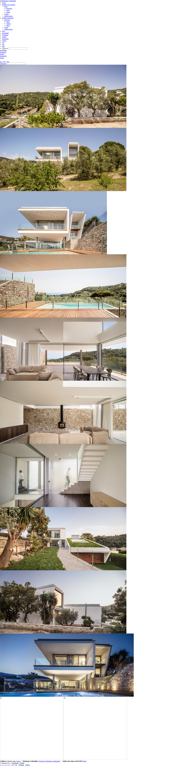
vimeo (4, 41)
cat (3, 43)
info (3, 31)
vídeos (6, 14)
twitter (4, 37)
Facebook (15, 763)
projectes (7, 20)
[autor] (18, 761)
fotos (5, 6)
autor (8, 10)
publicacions (8, 16)
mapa (8, 12)
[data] (84, 761)
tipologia (9, 8)
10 (16, 765)
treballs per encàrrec (8, 5)
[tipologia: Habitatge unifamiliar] (49, 761)
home (4, 3)
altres (8, 25)
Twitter (22, 763)
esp (3, 44)
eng (3, 46)
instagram (5, 39)
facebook (5, 35)
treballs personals (7, 18)
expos (6, 27)
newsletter (5, 33)
